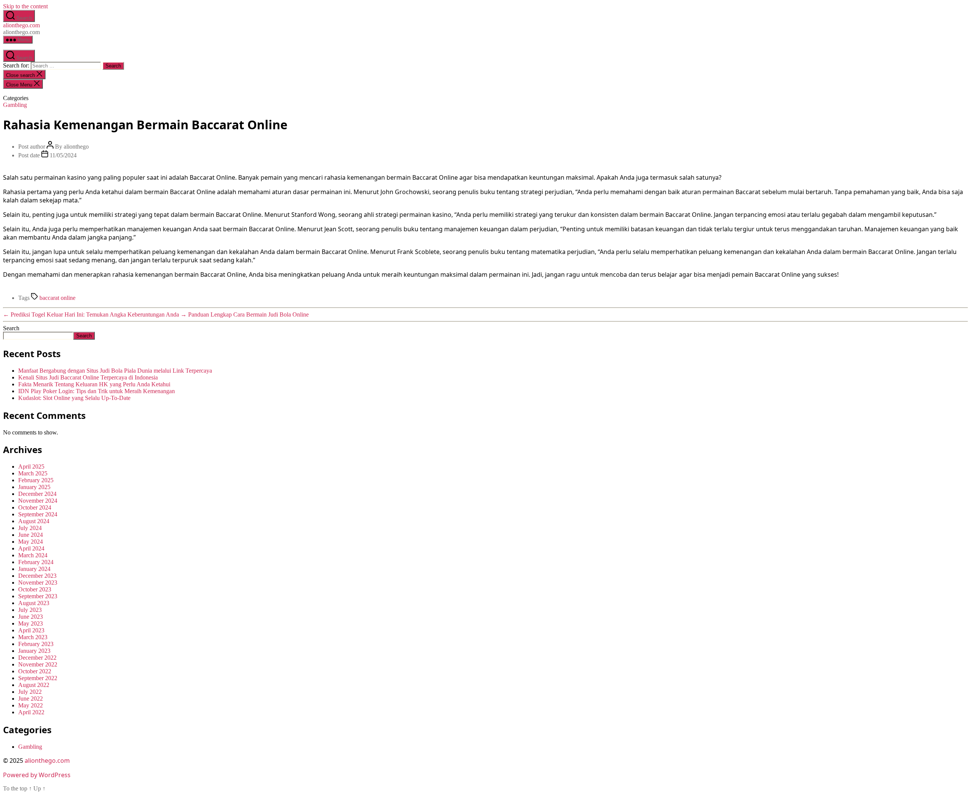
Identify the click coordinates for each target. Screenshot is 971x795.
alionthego (76, 146)
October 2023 (34, 589)
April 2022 (31, 712)
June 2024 (30, 535)
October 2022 (34, 671)
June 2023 (30, 616)
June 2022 (30, 698)
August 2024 (33, 521)
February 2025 (35, 480)
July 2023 (30, 610)
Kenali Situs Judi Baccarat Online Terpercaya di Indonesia (88, 377)
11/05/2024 (63, 155)
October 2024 (34, 507)
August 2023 (33, 603)
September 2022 (37, 678)
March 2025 (32, 473)
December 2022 (37, 657)
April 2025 (31, 466)
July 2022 (30, 691)
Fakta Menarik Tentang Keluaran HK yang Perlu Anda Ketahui (94, 384)
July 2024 (30, 528)
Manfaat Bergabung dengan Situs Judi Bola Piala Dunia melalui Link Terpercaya (115, 370)
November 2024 (37, 500)
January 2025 (34, 487)
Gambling (15, 105)
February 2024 (35, 562)
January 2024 (34, 569)
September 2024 (37, 514)
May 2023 (30, 623)
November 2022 (37, 664)
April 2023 (31, 630)
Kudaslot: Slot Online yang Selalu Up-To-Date (74, 398)
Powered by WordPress (37, 775)
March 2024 (32, 555)
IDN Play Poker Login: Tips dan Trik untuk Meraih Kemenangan (96, 391)
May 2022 (30, 705)
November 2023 (37, 582)
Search (11, 328)
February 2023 (35, 644)
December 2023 (37, 575)
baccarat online (57, 298)
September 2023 (37, 596)
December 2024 (37, 494)
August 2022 (33, 685)
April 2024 (31, 548)
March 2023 (32, 637)
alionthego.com (21, 25)
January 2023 (34, 651)
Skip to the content (25, 6)
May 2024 (30, 541)
